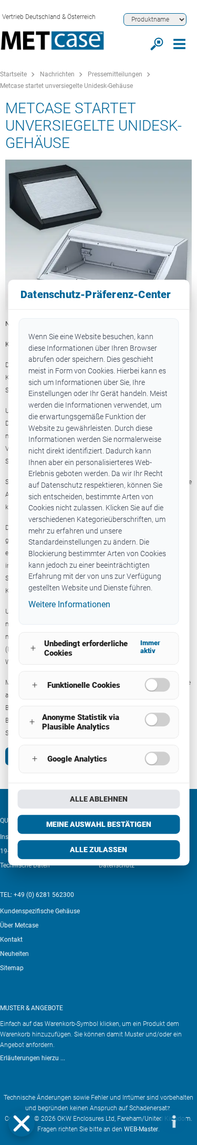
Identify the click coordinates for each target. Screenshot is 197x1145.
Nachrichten (57, 74)
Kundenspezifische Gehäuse (40, 911)
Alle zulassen (98, 849)
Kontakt (11, 939)
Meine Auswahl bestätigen (98, 824)
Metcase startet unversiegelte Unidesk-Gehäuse (66, 86)
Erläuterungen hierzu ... (32, 1058)
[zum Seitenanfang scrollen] (142, 1121)
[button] (21, 1123)
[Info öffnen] (173, 1121)
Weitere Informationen (69, 604)
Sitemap (12, 968)
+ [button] (33, 648)
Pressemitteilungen (115, 74)
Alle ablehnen (99, 799)
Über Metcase (19, 925)
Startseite (13, 74)
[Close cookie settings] (21, 1123)
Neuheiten (14, 954)
